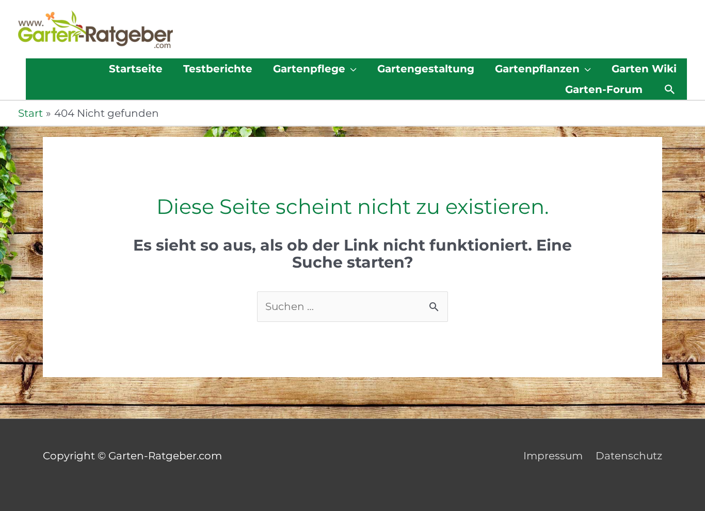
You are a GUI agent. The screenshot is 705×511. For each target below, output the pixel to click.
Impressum (553, 456)
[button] (670, 89)
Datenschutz (629, 456)
